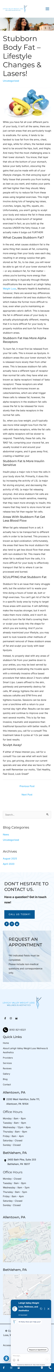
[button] (19, 914)
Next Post (27, 794)
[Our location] (41, 1367)
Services (7, 1063)
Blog (5, 1079)
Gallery (6, 1074)
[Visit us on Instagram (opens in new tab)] (12, 924)
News (6, 834)
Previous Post (27, 786)
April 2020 (8, 863)
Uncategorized (11, 80)
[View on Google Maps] (27, 1241)
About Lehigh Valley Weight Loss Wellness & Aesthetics (25, 1050)
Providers (8, 1057)
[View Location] (4, 1099)
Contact (7, 1084)
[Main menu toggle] (47, 9)
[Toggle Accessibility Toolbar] (6, 1358)
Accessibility (10, 1345)
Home (6, 1043)
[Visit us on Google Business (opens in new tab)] (17, 924)
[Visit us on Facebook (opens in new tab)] (6, 924)
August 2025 (10, 858)
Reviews (7, 1068)
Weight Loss (9, 288)
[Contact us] (50, 1367)
